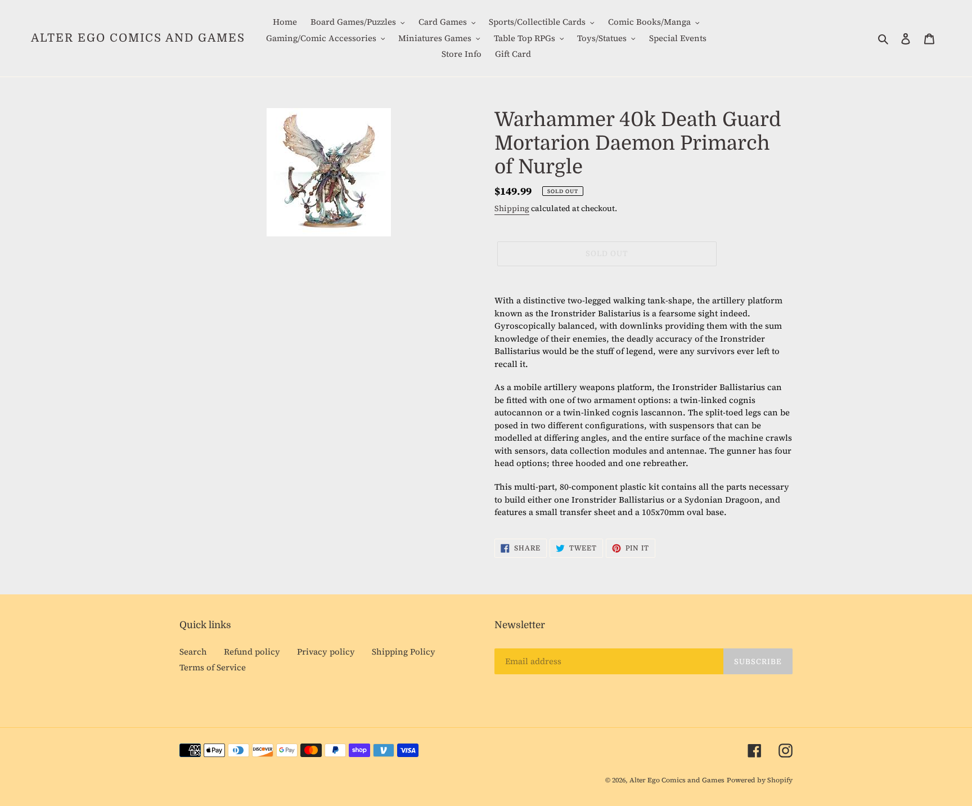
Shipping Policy (403, 651)
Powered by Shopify (760, 780)
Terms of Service (212, 667)
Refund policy (252, 651)
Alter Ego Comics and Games (138, 38)
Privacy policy (326, 651)
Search (193, 651)
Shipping (511, 208)
